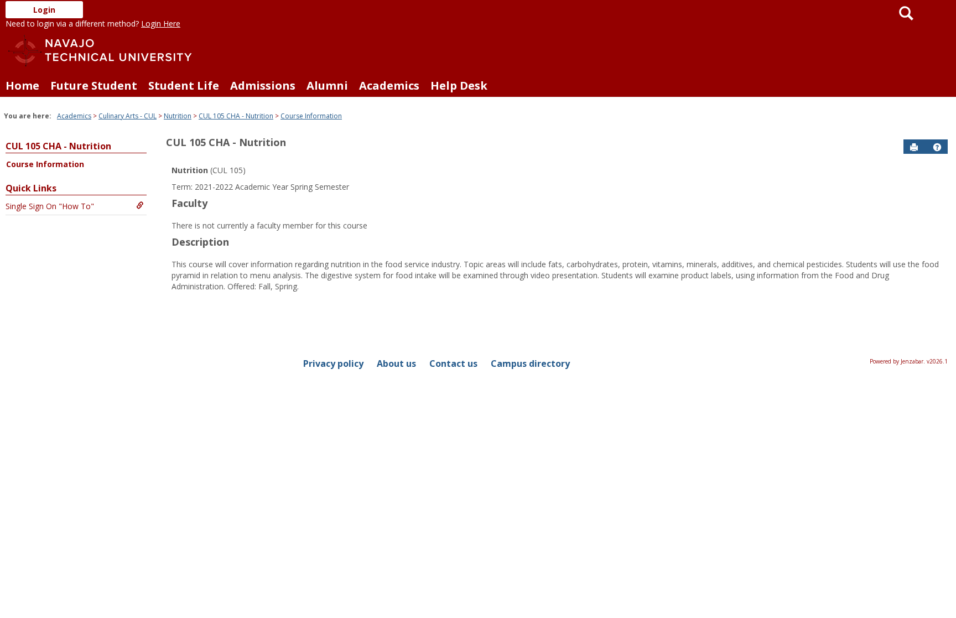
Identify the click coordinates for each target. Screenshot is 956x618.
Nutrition (177, 116)
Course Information (311, 116)
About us (396, 363)
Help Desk (458, 85)
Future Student (93, 85)
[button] (937, 147)
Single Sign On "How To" (50, 206)
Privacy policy (333, 363)
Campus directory (530, 363)
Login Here (160, 23)
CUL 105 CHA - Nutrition (236, 116)
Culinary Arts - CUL (127, 116)
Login (44, 9)
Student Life (183, 85)
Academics (389, 85)
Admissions (262, 85)
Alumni (327, 85)
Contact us (453, 363)
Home (22, 85)
